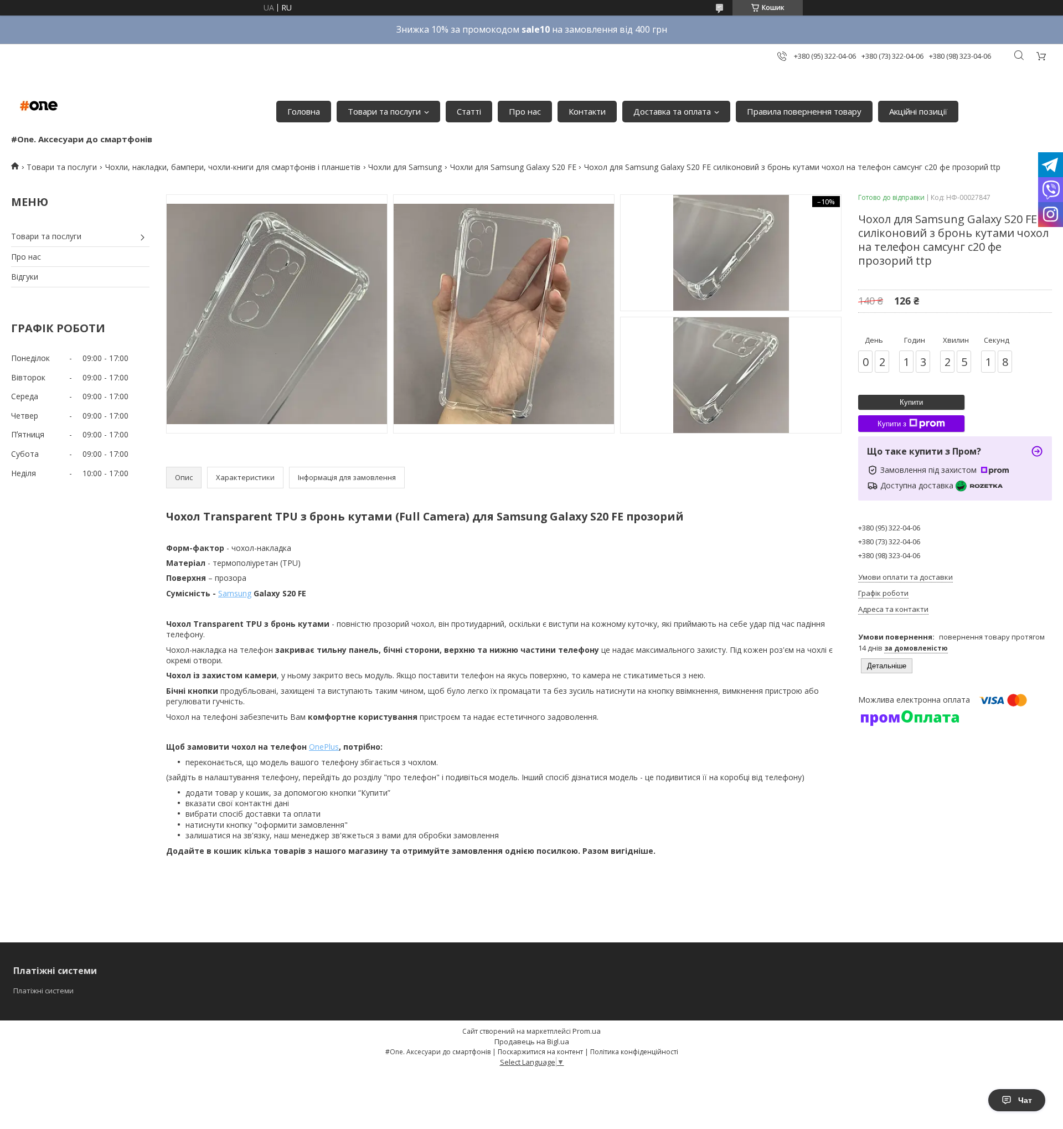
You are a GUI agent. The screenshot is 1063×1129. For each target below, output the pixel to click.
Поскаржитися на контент (540, 1051)
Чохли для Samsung (405, 167)
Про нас (525, 111)
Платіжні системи (43, 991)
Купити (911, 402)
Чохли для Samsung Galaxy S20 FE (513, 167)
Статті (469, 111)
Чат (1025, 1100)
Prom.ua (586, 1031)
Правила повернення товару (804, 111)
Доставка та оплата (672, 111)
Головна (303, 111)
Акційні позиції (918, 111)
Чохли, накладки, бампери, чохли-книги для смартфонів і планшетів (232, 167)
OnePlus (324, 746)
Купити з (892, 424)
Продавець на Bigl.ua (531, 1041)
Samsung (234, 593)
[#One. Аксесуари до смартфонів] (38, 105)
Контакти (587, 111)
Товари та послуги (384, 111)
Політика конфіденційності (634, 1051)
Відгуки (24, 276)
